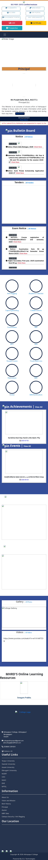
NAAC (4, 780)
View (30, 501)
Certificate (36, 23)
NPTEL (4, 786)
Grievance (36, 8)
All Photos (29, 602)
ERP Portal (36, 12)
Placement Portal (12, 17)
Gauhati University (8, 764)
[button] (5, 52)
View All (38, 407)
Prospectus (13, 28)
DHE (3, 783)
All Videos (29, 633)
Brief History (6, 804)
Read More (20, 113)
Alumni (12, 12)
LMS (13, 23)
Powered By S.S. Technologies (24, 859)
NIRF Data (5, 813)
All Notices (29, 137)
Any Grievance (34, 17)
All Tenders (30, 183)
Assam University (8, 767)
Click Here (38, 145)
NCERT (4, 774)
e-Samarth (12, 8)
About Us (5, 797)
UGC (3, 777)
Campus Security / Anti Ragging (13, 816)
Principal (5, 807)
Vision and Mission (8, 800)
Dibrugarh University (9, 770)
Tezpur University (8, 761)
